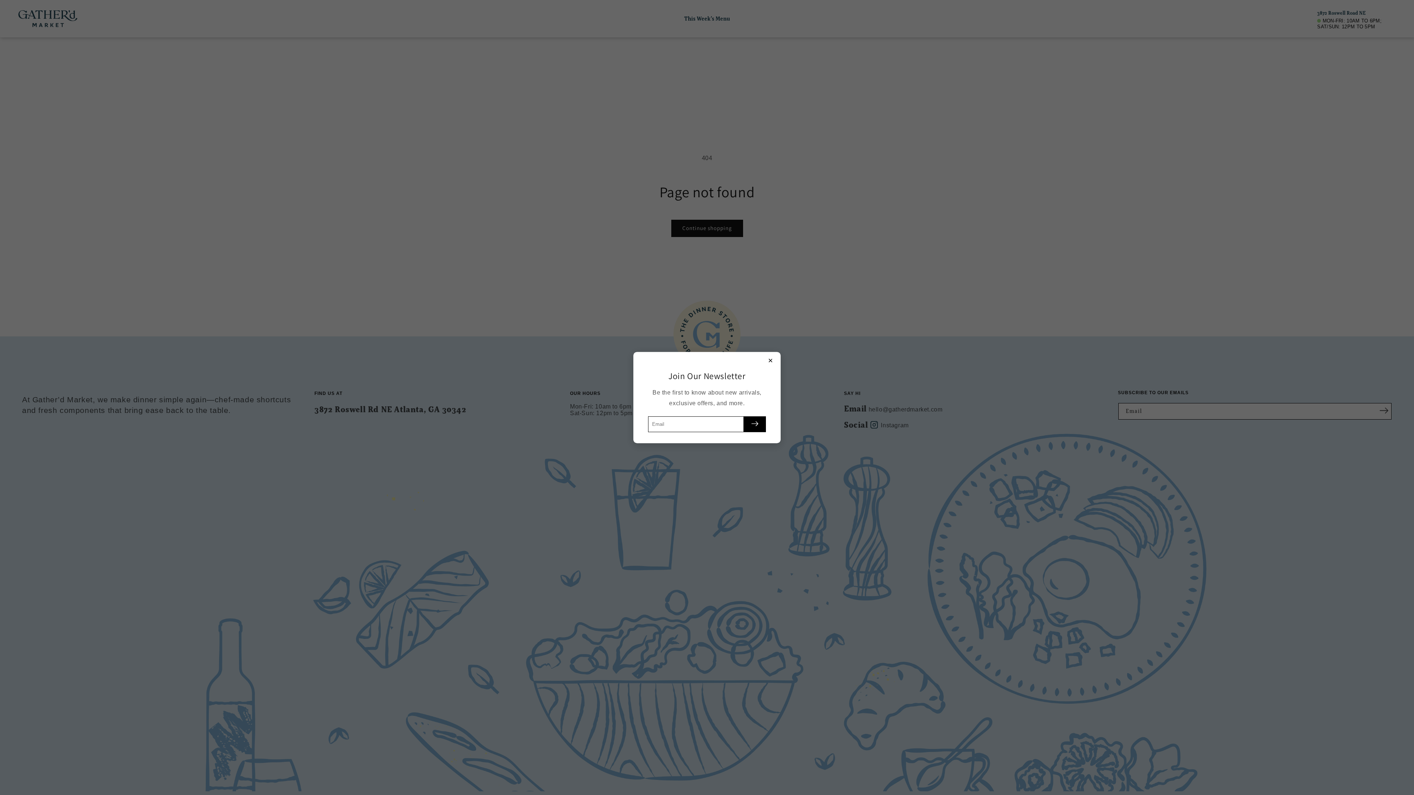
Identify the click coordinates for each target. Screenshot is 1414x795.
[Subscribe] (755, 424)
